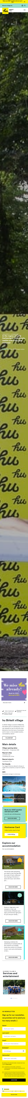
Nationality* (6, 1055)
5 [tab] (17, 998)
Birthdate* (5, 1048)
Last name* (5, 1033)
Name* (4, 1025)
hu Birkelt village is (9, 971)
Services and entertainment (11, 975)
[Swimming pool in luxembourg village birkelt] (14, 784)
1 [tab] (11, 998)
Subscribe (11, 834)
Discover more (12, 818)
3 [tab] (14, 998)
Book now (14, 1094)
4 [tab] (16, 998)
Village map (9, 738)
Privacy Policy (9, 1064)
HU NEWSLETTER (8, 1011)
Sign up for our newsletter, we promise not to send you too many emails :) (13, 1018)
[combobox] (14, 1058)
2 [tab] (13, 998)
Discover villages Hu (7, 5)
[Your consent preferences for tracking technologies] (2, 1089)
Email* (4, 1040)
